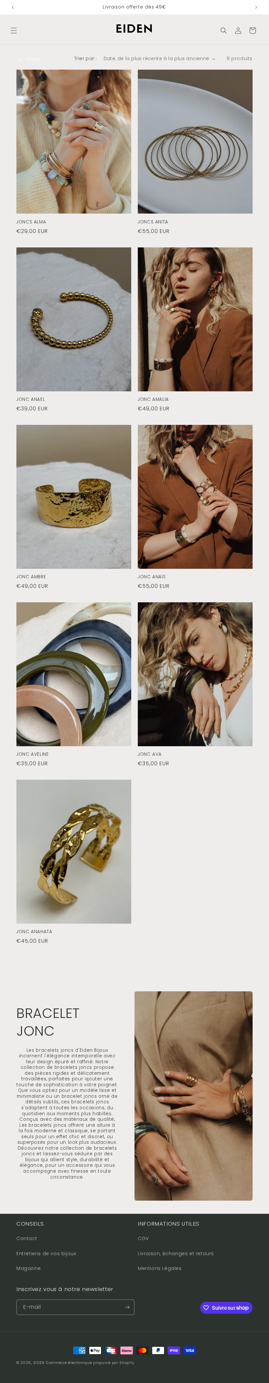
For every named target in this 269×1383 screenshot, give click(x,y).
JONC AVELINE (32, 754)
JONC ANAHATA (34, 932)
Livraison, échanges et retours (176, 1253)
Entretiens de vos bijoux (46, 1253)
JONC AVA (150, 754)
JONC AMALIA (153, 400)
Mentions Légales (160, 1268)
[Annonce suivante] (256, 7)
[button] (14, 30)
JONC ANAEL (30, 400)
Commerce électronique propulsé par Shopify (90, 1362)
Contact (26, 1238)
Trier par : (85, 58)
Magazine (28, 1268)
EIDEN (39, 1362)
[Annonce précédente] (13, 7)
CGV (143, 1238)
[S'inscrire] (127, 1307)
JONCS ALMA (31, 222)
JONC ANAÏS (152, 577)
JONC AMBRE (31, 577)
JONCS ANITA (153, 222)
